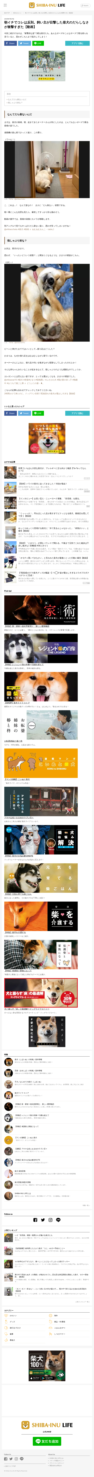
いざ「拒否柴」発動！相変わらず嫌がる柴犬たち (34, 1235)
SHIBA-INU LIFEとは (56, 1458)
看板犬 (12, 1340)
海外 (56, 1315)
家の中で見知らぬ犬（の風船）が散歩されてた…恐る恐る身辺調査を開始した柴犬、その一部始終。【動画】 (51, 1276)
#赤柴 (26, 380)
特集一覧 (86, 1205)
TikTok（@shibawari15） (17, 342)
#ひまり (32, 380)
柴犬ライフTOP (10, 1466)
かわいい (18, 13)
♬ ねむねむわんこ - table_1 (41, 229)
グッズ (12, 1322)
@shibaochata (10, 229)
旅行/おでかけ (15, 1328)
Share (11, 43)
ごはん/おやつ (59, 1328)
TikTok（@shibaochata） (17, 199)
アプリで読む (77, 43)
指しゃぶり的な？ (15, 102)
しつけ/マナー (59, 1334)
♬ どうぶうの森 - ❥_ (33, 383)
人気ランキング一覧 (82, 1302)
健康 (11, 1334)
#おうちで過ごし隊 (15, 383)
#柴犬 (20, 229)
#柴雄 (26, 229)
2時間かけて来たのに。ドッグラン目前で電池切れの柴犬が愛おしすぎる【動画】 (40, 393)
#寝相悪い (40, 380)
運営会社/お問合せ (55, 1465)
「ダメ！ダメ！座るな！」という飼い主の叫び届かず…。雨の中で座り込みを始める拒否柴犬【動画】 (51, 1290)
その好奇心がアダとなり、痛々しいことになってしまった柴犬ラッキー (42, 1261)
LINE (39, 43)
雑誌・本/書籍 (59, 1322)
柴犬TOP (7, 13)
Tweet (26, 43)
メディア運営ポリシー (56, 1461)
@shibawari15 (10, 380)
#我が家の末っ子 (64, 380)
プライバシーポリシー (56, 1463)
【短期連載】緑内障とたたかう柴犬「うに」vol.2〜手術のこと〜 (40, 1248)
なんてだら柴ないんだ (17, 99)
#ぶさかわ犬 (50, 380)
